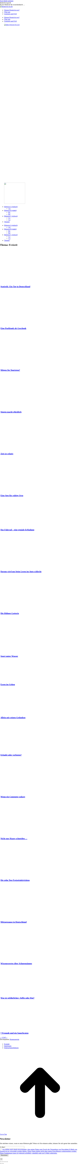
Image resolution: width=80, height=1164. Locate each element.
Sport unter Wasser (9, 656)
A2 (9, 208)
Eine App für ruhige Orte (12, 495)
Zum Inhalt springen (6, 1)
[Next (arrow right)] (3, 1163)
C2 (9, 220)
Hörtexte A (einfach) (11, 207)
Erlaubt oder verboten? (11, 755)
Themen (7, 222)
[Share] (3, 1161)
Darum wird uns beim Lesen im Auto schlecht (21, 571)
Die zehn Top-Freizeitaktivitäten (15, 880)
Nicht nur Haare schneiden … (14, 838)
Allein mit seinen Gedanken (13, 717)
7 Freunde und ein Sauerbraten (14, 1033)
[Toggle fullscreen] (5, 1161)
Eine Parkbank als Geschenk (13, 328)
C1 (9, 218)
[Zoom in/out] (7, 1161)
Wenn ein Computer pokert (13, 797)
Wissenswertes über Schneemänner (16, 963)
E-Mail (2, 1147)
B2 (9, 214)
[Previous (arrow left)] (1, 1163)
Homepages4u (14, 1039)
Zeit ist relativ (7, 453)
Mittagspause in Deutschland (14, 922)
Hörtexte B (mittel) (10, 210)
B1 (9, 212)
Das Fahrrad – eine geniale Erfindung (17, 530)
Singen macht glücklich (11, 412)
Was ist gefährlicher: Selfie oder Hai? (17, 998)
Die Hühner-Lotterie (10, 613)
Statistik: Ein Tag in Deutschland (15, 286)
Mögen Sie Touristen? (10, 370)
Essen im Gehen (8, 684)
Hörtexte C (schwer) (11, 216)
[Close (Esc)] (1, 1161)
